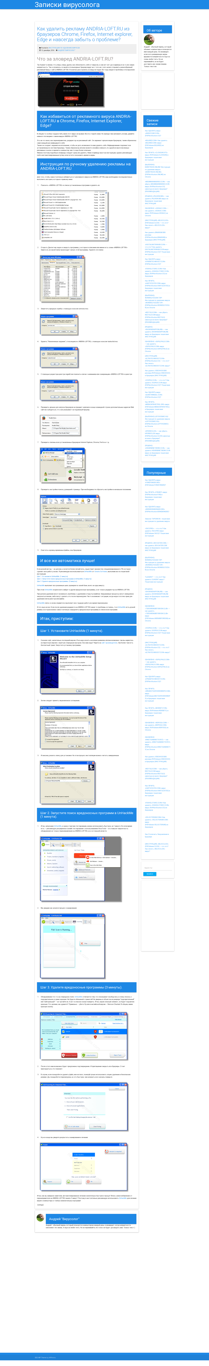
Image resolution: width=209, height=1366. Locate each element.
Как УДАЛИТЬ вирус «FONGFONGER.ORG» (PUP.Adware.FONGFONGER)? (155, 482)
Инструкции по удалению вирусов (64, 48)
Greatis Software (101, 571)
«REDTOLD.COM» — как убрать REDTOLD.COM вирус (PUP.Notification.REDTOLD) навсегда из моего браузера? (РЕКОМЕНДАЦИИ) (156, 317)
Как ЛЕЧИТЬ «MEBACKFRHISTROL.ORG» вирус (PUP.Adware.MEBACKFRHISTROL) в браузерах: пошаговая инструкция (157, 407)
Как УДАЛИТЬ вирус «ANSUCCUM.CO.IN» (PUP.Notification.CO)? (153, 133)
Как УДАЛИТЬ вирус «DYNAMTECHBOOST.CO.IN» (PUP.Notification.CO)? (155, 261)
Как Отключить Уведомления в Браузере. (77, 14)
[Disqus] (87, 1263)
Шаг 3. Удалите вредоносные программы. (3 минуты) (57, 581)
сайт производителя (109, 643)
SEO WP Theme (40, 1358)
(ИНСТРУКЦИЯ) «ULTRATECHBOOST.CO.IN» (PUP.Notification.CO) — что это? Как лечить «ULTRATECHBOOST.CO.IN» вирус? (157, 361)
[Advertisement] (157, 90)
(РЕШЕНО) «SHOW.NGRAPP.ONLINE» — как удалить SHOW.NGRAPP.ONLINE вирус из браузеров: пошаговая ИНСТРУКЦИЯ (157, 332)
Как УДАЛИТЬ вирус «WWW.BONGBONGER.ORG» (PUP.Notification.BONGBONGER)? (157, 509)
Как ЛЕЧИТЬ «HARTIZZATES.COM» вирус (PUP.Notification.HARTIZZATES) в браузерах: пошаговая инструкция (157, 286)
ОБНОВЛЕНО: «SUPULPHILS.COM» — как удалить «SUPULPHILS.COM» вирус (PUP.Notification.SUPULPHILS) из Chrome (157, 346)
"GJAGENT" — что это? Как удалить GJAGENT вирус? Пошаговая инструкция (155, 579)
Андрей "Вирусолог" (66, 50)
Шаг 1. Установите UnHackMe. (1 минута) (52, 576)
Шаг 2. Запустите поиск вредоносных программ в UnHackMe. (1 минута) (64, 579)
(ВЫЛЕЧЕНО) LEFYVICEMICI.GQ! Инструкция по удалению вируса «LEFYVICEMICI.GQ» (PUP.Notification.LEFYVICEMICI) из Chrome (157, 421)
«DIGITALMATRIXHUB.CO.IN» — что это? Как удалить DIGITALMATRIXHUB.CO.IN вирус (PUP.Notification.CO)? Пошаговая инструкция (157, 249)
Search (150, 874)
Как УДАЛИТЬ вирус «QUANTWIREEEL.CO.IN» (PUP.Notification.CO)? (153, 394)
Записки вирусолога (67, 5)
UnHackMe (88, 571)
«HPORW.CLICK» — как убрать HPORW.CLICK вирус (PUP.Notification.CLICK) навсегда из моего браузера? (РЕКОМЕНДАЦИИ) (157, 436)
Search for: (149, 868)
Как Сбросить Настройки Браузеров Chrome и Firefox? (152, 14)
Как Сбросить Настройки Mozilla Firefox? (111, 14)
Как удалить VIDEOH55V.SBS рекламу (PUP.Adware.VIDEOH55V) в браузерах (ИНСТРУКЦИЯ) (157, 373)
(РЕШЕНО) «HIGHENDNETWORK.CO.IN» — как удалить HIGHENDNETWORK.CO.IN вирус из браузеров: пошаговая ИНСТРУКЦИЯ (157, 450)
